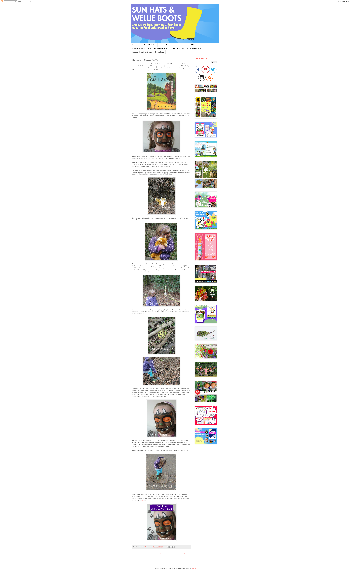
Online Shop (159, 52)
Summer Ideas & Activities (142, 52)
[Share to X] (171, 547)
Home (134, 45)
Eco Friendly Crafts (194, 48)
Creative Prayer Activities (141, 48)
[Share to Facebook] (173, 547)
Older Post (187, 554)
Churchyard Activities (148, 45)
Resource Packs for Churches (170, 45)
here (143, 500)
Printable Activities (161, 48)
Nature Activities (177, 48)
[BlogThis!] (169, 547)
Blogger (194, 568)
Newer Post (136, 554)
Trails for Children (191, 45)
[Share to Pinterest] (174, 547)
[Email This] (168, 547)
